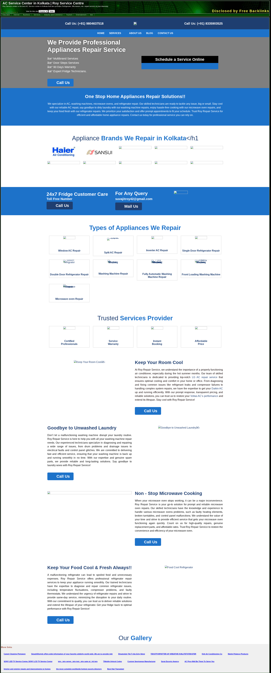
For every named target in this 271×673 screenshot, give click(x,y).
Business (26, 15)
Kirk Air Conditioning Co (212, 654)
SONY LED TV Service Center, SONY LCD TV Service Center (28, 661)
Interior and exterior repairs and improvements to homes (27, 669)
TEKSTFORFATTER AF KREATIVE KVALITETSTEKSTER (173, 654)
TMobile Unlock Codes (112, 661)
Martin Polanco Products (238, 654)
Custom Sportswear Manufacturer (141, 661)
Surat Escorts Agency (170, 661)
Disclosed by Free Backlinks (240, 11)
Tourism (69, 15)
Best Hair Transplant (115, 669)
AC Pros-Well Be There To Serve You (199, 661)
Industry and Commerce (53, 15)
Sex (91, 15)
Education (6, 15)
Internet (16, 15)
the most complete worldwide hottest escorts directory (79, 669)
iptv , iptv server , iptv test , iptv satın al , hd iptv (78, 661)
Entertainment (81, 15)
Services (37, 15)
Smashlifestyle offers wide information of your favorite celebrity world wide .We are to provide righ (72, 654)
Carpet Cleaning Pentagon (15, 654)
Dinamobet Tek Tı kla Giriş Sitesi (131, 654)
